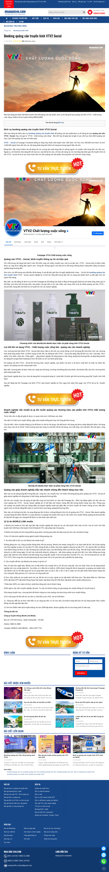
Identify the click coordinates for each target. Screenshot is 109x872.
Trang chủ (7, 30)
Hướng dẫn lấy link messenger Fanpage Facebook (90, 689)
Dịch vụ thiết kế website (42, 791)
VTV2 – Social (10, 143)
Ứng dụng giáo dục (71, 18)
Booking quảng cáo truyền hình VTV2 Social (28, 1)
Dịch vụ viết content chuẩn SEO (45, 797)
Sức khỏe (7, 842)
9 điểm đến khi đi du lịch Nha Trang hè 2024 (90, 717)
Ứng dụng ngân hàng (89, 18)
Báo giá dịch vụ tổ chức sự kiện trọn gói (16, 800)
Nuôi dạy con (8, 839)
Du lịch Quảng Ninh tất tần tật (35, 716)
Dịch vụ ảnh (38, 794)
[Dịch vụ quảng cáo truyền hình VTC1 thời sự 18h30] (90, 744)
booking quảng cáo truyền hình (17, 774)
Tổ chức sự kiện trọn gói (42, 806)
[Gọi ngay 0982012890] (103, 861)
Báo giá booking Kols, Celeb (12, 791)
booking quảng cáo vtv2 (48, 772)
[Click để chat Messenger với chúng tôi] (103, 848)
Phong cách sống (49, 835)
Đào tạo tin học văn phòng (52, 828)
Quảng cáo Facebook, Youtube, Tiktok (47, 815)
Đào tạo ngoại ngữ (29, 828)
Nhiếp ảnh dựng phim (50, 839)
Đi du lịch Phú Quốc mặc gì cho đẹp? (89, 702)
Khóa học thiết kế (9, 832)
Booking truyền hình (9, 4)
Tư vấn (89, 1)
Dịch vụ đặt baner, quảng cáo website (46, 800)
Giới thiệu (35, 18)
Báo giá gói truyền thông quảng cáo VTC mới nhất (53, 756)
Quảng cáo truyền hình (42, 788)
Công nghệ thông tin (30, 835)
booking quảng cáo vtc (14, 772)
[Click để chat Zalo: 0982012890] (103, 855)
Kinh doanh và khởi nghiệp (32, 832)
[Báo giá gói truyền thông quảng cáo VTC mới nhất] (55, 744)
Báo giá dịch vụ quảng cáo (12, 797)
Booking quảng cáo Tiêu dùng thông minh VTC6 (19, 756)
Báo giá (6, 784)
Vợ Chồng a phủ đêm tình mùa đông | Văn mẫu (37, 689)
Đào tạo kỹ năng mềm (51, 832)
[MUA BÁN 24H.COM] (15, 12)
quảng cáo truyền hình (36, 774)
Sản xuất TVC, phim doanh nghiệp (45, 803)
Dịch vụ (74, 1)
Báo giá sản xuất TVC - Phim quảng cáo (16, 794)
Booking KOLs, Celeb (41, 809)
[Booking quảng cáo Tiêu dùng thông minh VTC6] (21, 744)
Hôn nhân (27, 839)
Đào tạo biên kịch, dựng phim (44, 812)
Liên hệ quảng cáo (99, 1)
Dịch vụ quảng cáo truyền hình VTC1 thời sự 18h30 (88, 756)
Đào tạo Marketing (9, 828)
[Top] (104, 868)
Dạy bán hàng (8, 835)
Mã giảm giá (82, 1)
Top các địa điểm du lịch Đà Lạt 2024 (37, 702)
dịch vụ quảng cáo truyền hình (84, 772)
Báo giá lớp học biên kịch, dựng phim (15, 803)
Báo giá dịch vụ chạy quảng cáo (14, 806)
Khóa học (56, 18)
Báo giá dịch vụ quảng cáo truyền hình (16, 788)
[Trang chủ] (7, 18)
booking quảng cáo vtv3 (31, 772)
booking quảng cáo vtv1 (65, 772)
